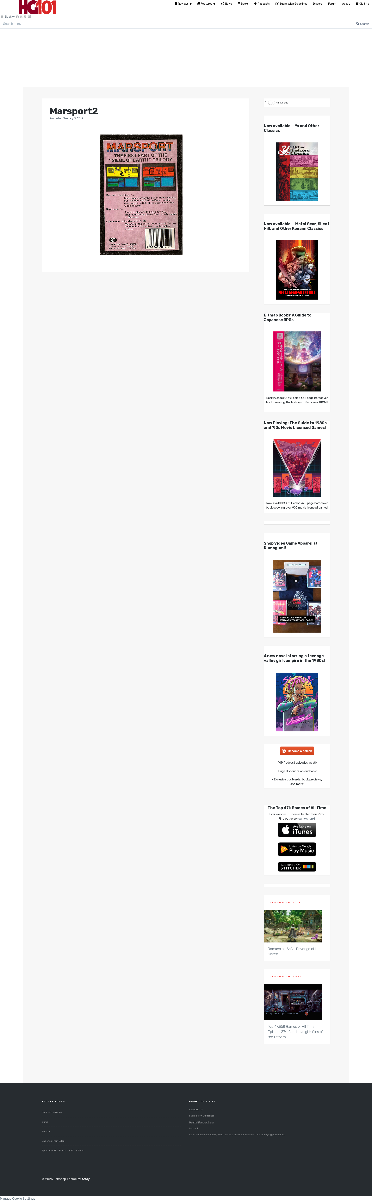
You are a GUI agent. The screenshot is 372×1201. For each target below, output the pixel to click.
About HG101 (196, 1109)
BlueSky (10, 16)
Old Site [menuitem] (364, 3)
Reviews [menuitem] (183, 3)
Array (86, 1179)
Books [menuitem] (245, 3)
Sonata (46, 1131)
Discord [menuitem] (317, 3)
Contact (193, 1128)
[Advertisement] (186, 58)
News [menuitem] (228, 3)
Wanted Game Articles (201, 1122)
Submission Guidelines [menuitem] (293, 3)
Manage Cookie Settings (17, 1198)
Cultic (45, 1122)
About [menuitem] (346, 3)
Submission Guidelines (201, 1115)
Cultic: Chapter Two (52, 1112)
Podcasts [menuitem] (264, 3)
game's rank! (306, 818)
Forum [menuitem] (332, 3)
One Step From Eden (53, 1141)
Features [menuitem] (206, 3)
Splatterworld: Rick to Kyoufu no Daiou (63, 1150)
